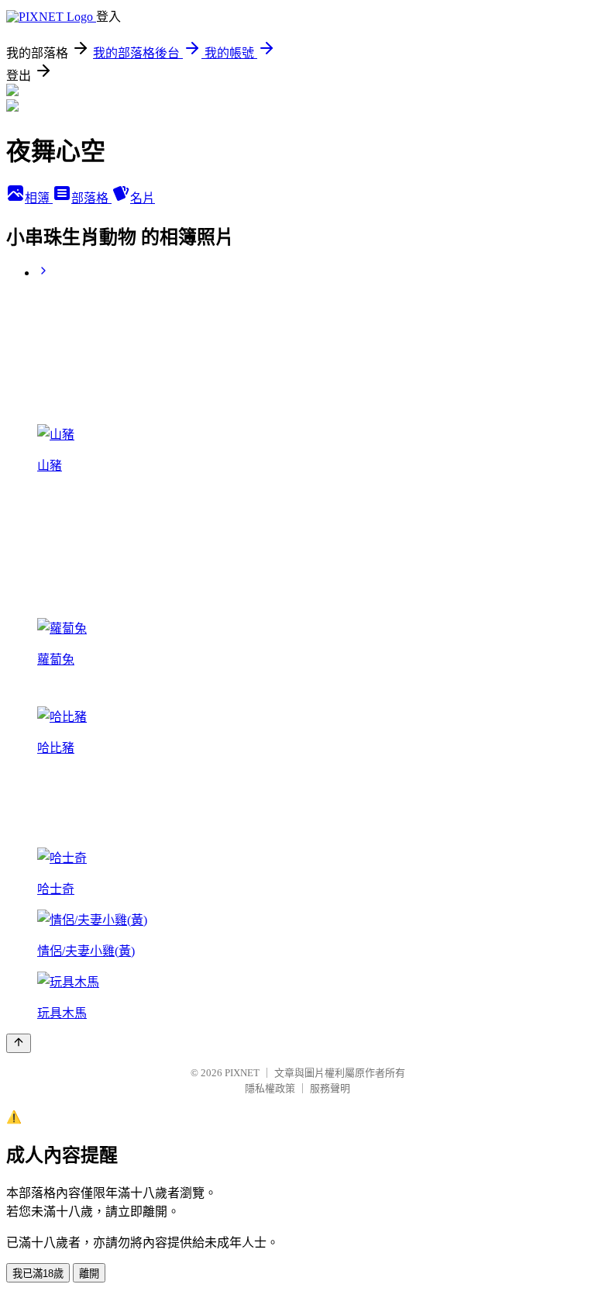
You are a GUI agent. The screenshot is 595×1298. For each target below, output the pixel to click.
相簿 (39, 198)
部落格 (91, 198)
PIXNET (242, 1073)
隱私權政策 (270, 1088)
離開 (89, 1273)
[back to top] (18, 1043)
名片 (142, 198)
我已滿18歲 (38, 1273)
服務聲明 (330, 1088)
